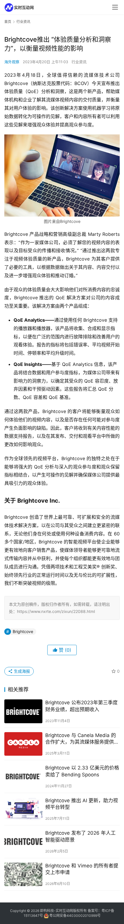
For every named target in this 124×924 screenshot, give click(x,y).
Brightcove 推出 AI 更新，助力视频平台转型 (81, 804)
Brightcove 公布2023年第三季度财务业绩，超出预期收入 (81, 706)
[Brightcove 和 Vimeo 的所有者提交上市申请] (23, 874)
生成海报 (21, 671)
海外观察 (11, 61)
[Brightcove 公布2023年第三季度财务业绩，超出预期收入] (23, 711)
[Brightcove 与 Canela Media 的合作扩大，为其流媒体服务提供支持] (23, 744)
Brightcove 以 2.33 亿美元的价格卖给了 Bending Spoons (82, 771)
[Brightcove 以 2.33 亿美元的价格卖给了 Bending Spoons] (23, 776)
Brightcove (23, 631)
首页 (7, 22)
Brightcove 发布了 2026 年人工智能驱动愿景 (80, 836)
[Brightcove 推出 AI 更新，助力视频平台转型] (23, 809)
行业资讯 (79, 61)
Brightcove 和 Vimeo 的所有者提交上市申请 (81, 869)
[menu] (115, 7)
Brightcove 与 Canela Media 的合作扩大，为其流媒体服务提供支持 (82, 738)
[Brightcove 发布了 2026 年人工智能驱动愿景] (23, 842)
